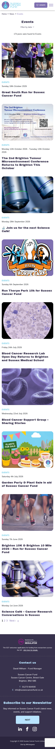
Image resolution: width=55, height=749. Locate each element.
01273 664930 (27, 687)
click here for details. (30, 650)
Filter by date (26, 27)
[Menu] (51, 5)
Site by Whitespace (27, 744)
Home (4, 14)
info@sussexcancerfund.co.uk (27, 690)
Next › (13, 620)
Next (27, 719)
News (12, 14)
